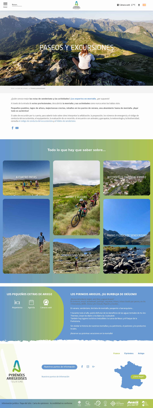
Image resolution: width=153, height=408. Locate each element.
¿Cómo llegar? (138, 377)
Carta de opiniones (41, 403)
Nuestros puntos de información (59, 367)
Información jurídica (10, 403)
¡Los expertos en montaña (83, 99)
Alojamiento (17, 308)
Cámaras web (46, 308)
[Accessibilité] (139, 5)
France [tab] (116, 354)
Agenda (31, 308)
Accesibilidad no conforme (61, 403)
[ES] (144, 5)
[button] (15, 5)
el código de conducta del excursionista (36, 121)
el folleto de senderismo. (65, 121)
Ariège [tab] (141, 354)
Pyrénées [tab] (129, 354)
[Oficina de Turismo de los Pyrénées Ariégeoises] (76, 5)
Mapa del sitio (25, 403)
